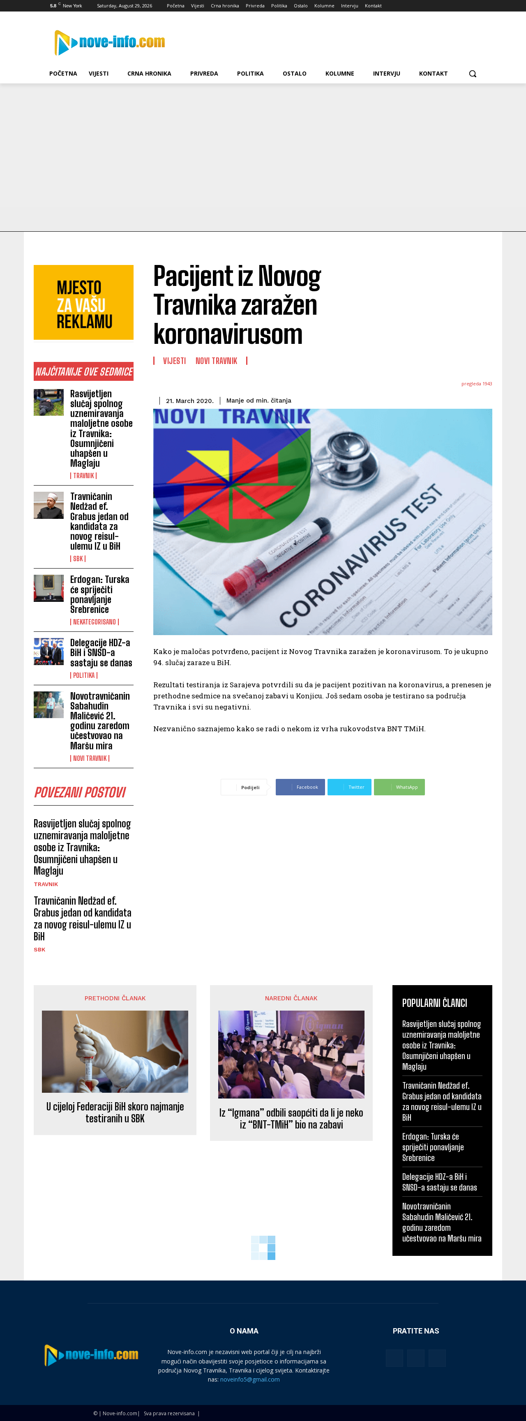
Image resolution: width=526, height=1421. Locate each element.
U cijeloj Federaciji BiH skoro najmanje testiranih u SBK (115, 1112)
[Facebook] (432, 6)
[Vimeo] (466, 6)
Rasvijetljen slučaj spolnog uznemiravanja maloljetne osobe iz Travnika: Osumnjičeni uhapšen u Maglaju (101, 428)
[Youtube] (477, 6)
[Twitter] (455, 6)
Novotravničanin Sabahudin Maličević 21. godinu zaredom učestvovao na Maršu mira (100, 721)
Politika (84, 675)
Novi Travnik (89, 758)
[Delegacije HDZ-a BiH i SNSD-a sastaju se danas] (49, 651)
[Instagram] (443, 6)
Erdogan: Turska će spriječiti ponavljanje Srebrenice (99, 594)
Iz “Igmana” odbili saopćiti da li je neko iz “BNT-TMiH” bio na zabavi (291, 1119)
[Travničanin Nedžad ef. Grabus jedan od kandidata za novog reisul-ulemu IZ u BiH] (49, 505)
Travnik (83, 475)
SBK (78, 558)
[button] (472, 73)
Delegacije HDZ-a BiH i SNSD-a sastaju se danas (101, 652)
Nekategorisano (94, 622)
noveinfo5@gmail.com (250, 1379)
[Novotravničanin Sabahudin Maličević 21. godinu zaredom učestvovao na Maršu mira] (49, 705)
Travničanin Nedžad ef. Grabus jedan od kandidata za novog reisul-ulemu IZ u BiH (99, 521)
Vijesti (174, 361)
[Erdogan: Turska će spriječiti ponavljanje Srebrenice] (49, 588)
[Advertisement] (263, 145)
